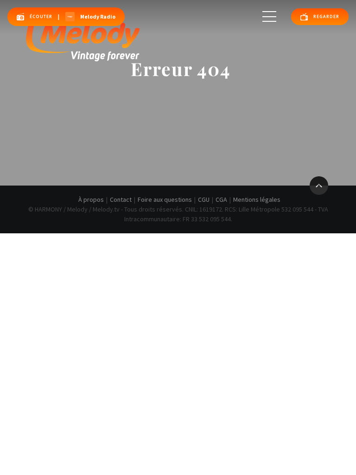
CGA (221, 199)
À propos (91, 199)
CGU (204, 199)
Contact (121, 199)
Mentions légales (256, 199)
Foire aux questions (165, 199)
